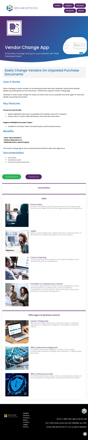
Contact (26, 422)
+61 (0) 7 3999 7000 (63, 419)
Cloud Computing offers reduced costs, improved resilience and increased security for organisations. (54, 260)
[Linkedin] (85, 434)
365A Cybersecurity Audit (41, 374)
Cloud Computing (38, 257)
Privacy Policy (36, 204)
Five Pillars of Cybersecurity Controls (46, 284)
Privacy (25, 427)
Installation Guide (14, 160)
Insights (26, 413)
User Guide (12, 157)
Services (26, 415)
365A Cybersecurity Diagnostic (44, 347)
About (25, 420)
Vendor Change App (39, 321)
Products (26, 418)
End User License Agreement (18, 162)
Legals (33, 231)
